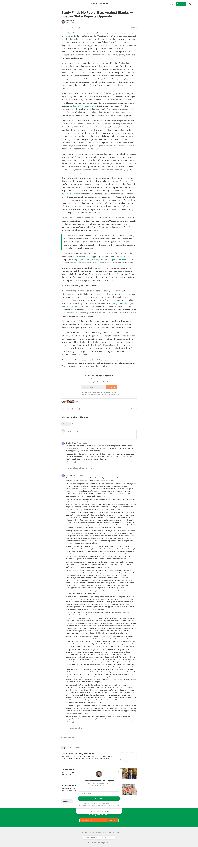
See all (65, 801)
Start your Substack (94, 837)
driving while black (109, 32)
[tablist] (70, 424)
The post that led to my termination (78, 753)
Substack (89, 843)
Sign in (191, 4)
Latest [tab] (69, 748)
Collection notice (113, 832)
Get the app (109, 837)
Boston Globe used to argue (85, 106)
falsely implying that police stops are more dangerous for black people (102, 259)
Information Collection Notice (98, 805)
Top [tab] (64, 748)
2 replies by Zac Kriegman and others (80, 468)
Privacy (98, 832)
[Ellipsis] (135, 443)
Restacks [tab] (75, 424)
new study (67, 32)
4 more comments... (68, 737)
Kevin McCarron (71, 475)
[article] (99, 758)
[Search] (168, 4)
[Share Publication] (173, 4)
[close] (118, 771)
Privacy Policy (114, 805)
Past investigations (69, 193)
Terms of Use (109, 803)
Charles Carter (71, 443)
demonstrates (78, 32)
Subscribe (181, 4)
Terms (104, 832)
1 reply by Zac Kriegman (76, 728)
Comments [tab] (66, 424)
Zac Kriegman (70, 21)
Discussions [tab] (77, 748)
